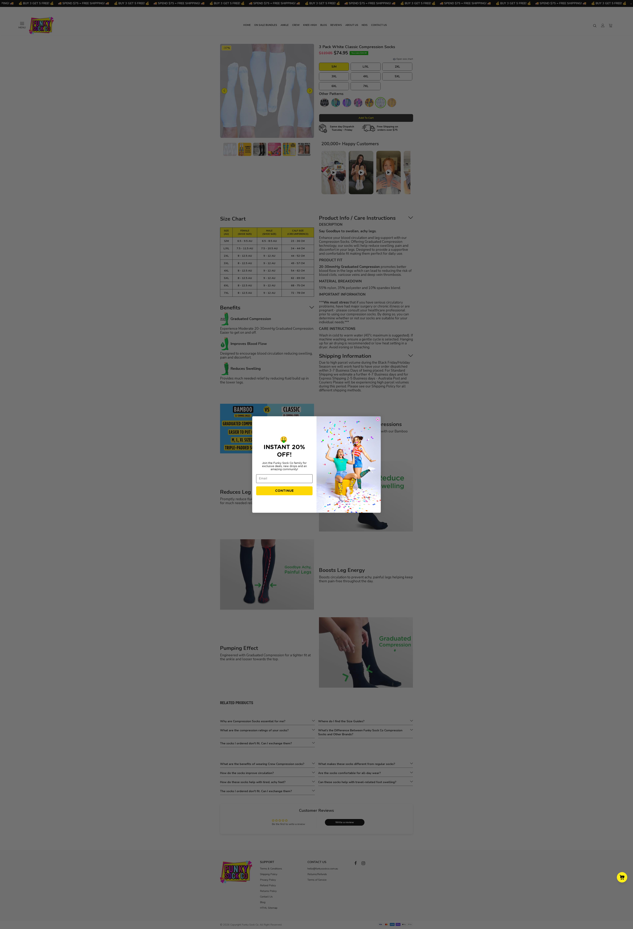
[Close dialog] (377, 419)
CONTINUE (284, 490)
